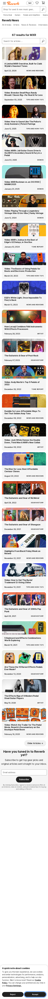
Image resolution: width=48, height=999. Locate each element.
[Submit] (43, 41)
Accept (35, 994)
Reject (13, 994)
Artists (16, 25)
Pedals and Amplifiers (31, 15)
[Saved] (37, 3)
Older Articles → (35, 743)
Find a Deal (7, 15)
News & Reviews (28, 25)
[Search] (43, 9)
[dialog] (24, 982)
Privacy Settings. (14, 986)
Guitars (17, 15)
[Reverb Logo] (13, 3)
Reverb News (10, 20)
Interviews (43, 25)
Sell (29, 3)
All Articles (6, 25)
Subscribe (24, 779)
